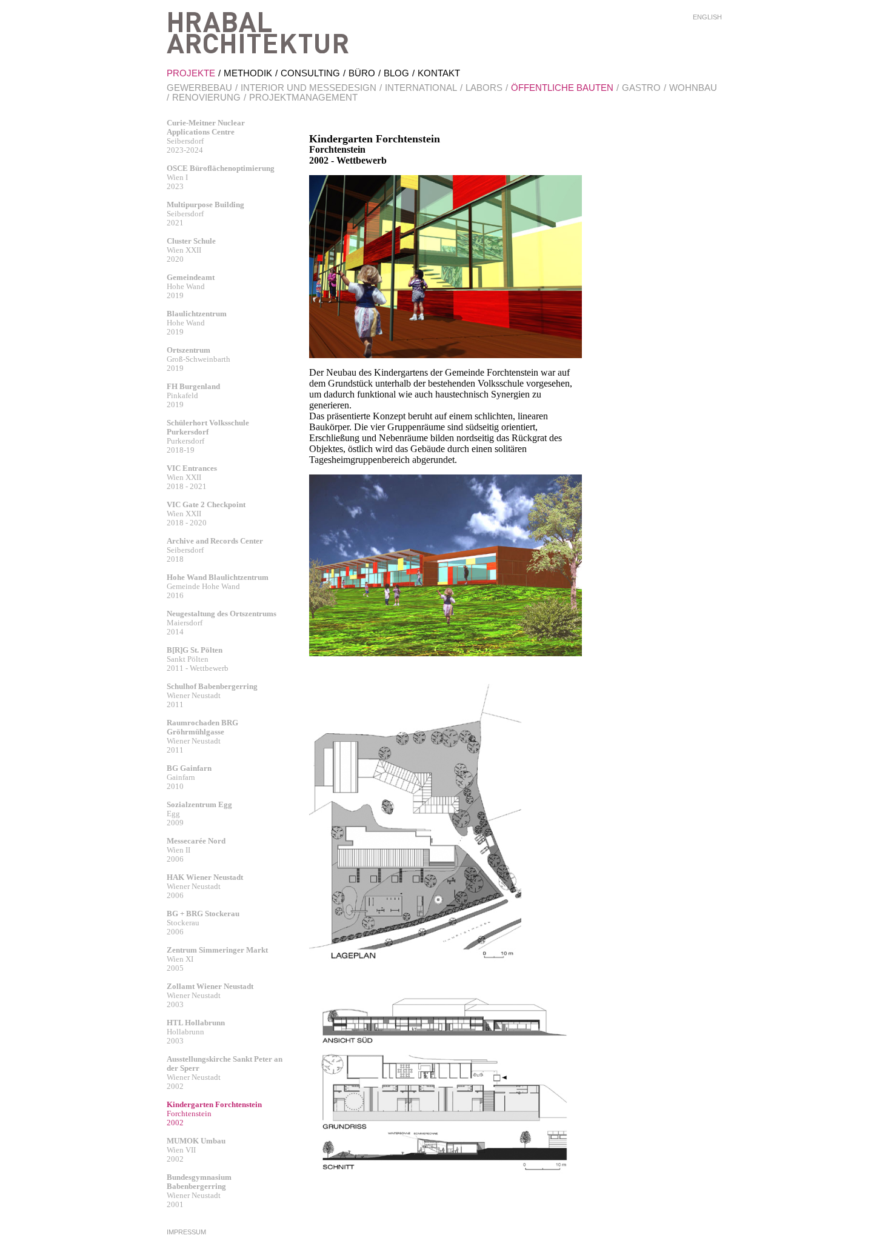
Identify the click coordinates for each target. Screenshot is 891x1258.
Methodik (248, 73)
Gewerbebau (199, 87)
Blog (396, 73)
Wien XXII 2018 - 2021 (192, 477)
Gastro (641, 87)
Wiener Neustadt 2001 (199, 1191)
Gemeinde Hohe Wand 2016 (218, 586)
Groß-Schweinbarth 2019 (198, 359)
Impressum (186, 1232)
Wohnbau (693, 87)
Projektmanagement (303, 97)
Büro (362, 73)
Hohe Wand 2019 (191, 286)
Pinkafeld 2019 (193, 395)
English (707, 17)
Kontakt (439, 73)
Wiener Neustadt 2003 (210, 995)
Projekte (191, 73)
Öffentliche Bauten (562, 87)
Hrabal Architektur (258, 32)
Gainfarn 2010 (189, 777)
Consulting (310, 73)
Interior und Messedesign (308, 87)
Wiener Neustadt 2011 (212, 695)
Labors (484, 87)
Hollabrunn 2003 (196, 1031)
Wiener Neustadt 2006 (205, 886)
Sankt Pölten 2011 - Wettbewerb (198, 659)
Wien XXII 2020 (191, 250)
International (421, 87)
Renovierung (206, 97)
